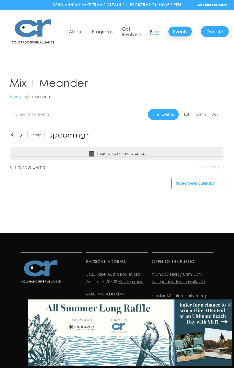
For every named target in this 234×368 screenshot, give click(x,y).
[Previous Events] (12, 135)
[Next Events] (21, 135)
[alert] (117, 153)
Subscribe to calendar (195, 183)
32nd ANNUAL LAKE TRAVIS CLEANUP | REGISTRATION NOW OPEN (117, 5)
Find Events (163, 114)
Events (15, 96)
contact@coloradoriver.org (179, 295)
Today (36, 135)
